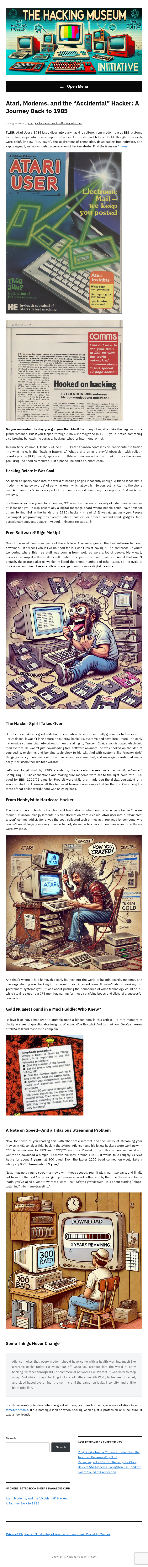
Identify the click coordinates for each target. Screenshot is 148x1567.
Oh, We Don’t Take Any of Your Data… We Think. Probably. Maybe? (58, 1534)
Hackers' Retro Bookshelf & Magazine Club (58, 123)
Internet (123, 146)
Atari (30, 123)
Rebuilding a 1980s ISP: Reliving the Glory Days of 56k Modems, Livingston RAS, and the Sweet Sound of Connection (109, 1467)
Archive (23, 1410)
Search (11, 1438)
